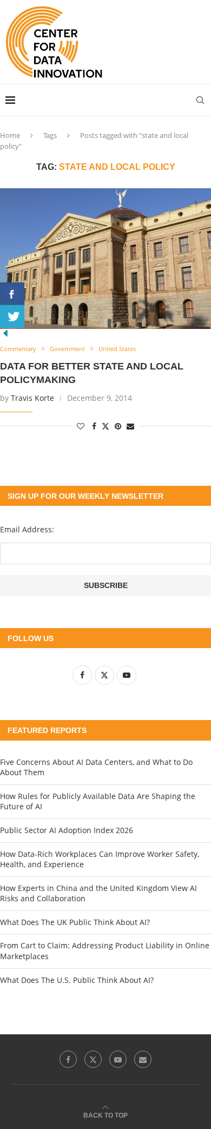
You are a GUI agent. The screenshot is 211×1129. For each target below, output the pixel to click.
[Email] (142, 1059)
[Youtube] (118, 1059)
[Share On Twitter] (12, 316)
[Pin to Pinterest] (118, 426)
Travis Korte (32, 398)
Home (10, 135)
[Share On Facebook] (12, 293)
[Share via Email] (130, 426)
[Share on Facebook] (94, 426)
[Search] (200, 100)
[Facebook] (68, 1059)
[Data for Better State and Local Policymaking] (105, 258)
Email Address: (27, 529)
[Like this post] (80, 426)
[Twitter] (93, 1059)
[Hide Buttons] (5, 333)
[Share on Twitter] (105, 426)
